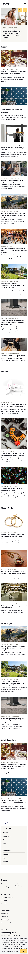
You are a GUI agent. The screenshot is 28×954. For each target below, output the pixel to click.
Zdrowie (17, 178)
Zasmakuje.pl (5, 920)
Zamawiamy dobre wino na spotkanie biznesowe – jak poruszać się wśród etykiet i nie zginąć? (13, 73)
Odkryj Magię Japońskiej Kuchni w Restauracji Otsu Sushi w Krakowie (12, 454)
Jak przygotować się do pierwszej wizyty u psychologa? (12, 181)
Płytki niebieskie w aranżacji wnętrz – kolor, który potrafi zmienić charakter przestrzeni (13, 111)
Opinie (5, 840)
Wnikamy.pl (4, 913)
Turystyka (6, 854)
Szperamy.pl (4, 916)
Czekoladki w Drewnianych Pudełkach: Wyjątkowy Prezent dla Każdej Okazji (13, 405)
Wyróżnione (10, 29)
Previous (20, 10)
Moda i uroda (13, 532)
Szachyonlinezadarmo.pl (8, 923)
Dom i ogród (13, 107)
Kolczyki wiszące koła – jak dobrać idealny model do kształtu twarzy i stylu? (12, 536)
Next (25, 10)
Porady (12, 69)
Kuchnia (13, 402)
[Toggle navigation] (25, 3)
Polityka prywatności (7, 897)
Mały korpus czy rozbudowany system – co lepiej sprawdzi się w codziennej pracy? (13, 215)
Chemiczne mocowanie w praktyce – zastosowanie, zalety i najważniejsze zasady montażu (13, 322)
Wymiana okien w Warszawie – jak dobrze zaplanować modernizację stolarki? (12, 147)
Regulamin (4, 900)
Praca (16, 69)
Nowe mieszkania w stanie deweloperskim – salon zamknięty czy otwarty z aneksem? (12, 34)
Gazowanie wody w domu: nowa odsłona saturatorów (12, 489)
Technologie (17, 211)
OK (23, 951)
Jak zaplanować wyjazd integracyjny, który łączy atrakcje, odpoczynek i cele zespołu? (14, 250)
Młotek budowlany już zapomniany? (13, 356)
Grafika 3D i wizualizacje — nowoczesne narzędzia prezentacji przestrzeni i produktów (12, 285)
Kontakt (3, 904)
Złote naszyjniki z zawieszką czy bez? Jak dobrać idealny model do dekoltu (13, 572)
